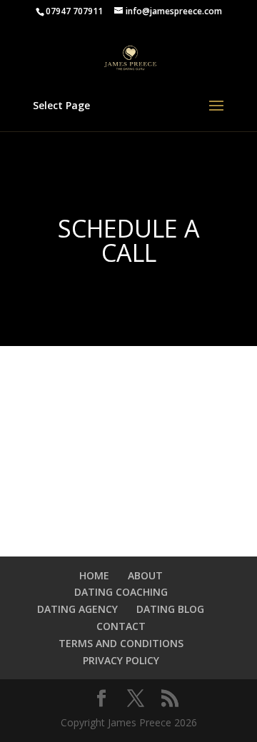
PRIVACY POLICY (121, 660)
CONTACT (121, 626)
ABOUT (145, 575)
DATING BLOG (170, 609)
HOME (94, 575)
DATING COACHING (121, 592)
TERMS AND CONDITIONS (121, 643)
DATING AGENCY (77, 609)
